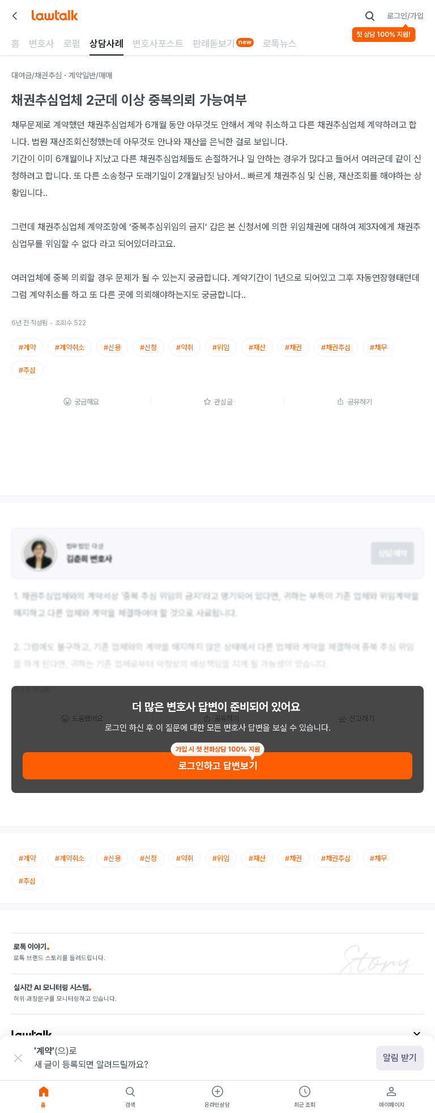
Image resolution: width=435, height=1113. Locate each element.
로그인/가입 (405, 15)
